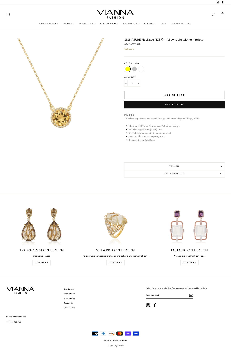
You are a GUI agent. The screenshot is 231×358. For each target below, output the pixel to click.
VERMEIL (174, 166)
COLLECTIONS (109, 23)
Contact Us (68, 303)
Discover (115, 262)
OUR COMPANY (48, 23)
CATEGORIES (131, 23)
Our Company (69, 289)
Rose (141, 69)
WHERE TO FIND (181, 23)
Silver (134, 69)
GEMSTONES (87, 23)
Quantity (130, 77)
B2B (164, 23)
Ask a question (174, 173)
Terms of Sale (69, 293)
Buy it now (174, 104)
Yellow (127, 69)
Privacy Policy (69, 298)
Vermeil (68, 23)
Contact (150, 23)
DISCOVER (41, 262)
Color (131, 63)
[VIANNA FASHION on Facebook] (155, 305)
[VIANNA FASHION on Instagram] (148, 305)
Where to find (69, 307)
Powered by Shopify (115, 345)
